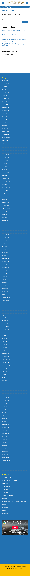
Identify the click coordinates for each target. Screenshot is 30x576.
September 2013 (6, 401)
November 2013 (6, 395)
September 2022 (6, 137)
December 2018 (6, 229)
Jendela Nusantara (6, 483)
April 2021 (4, 166)
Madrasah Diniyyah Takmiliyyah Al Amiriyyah (14, 501)
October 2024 (5, 98)
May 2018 (4, 246)
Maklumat (4, 504)
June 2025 (4, 86)
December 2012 (6, 427)
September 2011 (6, 469)
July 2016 (4, 309)
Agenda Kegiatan (6, 477)
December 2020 (6, 178)
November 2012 (6, 430)
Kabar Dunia (5, 489)
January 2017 (5, 294)
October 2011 (5, 466)
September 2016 (6, 306)
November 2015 (6, 332)
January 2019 (5, 226)
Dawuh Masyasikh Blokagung (9, 480)
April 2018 (4, 249)
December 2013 (6, 392)
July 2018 (4, 243)
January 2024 (5, 107)
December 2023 (6, 110)
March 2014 (5, 383)
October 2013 (5, 398)
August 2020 (5, 190)
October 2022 (5, 134)
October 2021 (5, 155)
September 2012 (6, 436)
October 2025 (5, 83)
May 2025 (4, 89)
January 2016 (5, 326)
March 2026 (5, 80)
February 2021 (5, 172)
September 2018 (6, 238)
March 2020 (5, 199)
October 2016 (5, 303)
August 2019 (5, 211)
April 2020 (4, 196)
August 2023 (5, 119)
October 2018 (5, 235)
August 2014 (5, 368)
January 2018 (5, 258)
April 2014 (4, 380)
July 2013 (4, 406)
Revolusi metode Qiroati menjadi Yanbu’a (12, 37)
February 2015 (5, 350)
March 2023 (5, 125)
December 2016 (6, 297)
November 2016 (6, 300)
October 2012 (5, 433)
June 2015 (4, 347)
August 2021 (5, 160)
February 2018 (5, 255)
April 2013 (4, 415)
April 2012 (4, 448)
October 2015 (5, 335)
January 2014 (5, 389)
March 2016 (5, 320)
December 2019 (6, 205)
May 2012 (4, 445)
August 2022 (5, 140)
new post (4, 510)
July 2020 (4, 193)
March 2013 (5, 418)
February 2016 (5, 323)
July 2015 (4, 344)
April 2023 (4, 122)
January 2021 (5, 175)
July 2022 (4, 143)
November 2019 (6, 208)
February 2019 (5, 223)
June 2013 (4, 409)
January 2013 (5, 424)
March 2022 (5, 146)
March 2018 (5, 252)
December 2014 (6, 356)
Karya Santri (5, 492)
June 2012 (4, 442)
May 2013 (4, 412)
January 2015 (5, 353)
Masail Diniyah (6, 507)
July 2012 (4, 439)
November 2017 (6, 264)
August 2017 (5, 273)
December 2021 (6, 149)
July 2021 (4, 163)
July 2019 (4, 214)
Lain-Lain (4, 498)
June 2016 (4, 312)
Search (3, 19)
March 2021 (5, 169)
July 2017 (4, 276)
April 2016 (4, 318)
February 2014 (5, 386)
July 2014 (4, 371)
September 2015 (6, 338)
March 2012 (5, 451)
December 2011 (6, 460)
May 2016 (4, 315)
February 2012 (5, 454)
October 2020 (5, 184)
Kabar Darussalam (6, 486)
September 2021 (6, 158)
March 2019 (5, 220)
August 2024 (5, 104)
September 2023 (6, 116)
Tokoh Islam (5, 516)
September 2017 (6, 270)
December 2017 (6, 261)
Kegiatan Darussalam (7, 495)
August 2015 (5, 341)
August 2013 (5, 403)
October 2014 (5, 362)
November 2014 (6, 359)
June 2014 (4, 374)
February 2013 (5, 421)
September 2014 (6, 365)
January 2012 (5, 457)
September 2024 (6, 101)
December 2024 (6, 92)
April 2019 (4, 217)
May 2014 (4, 377)
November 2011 (6, 463)
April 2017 (4, 285)
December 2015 (6, 329)
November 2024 (6, 95)
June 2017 (4, 279)
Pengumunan (5, 513)
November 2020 (6, 181)
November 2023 (6, 113)
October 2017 (5, 267)
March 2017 (5, 288)
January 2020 (5, 202)
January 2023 (5, 131)
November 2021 (6, 152)
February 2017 (5, 291)
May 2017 (4, 282)
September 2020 (6, 187)
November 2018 (6, 232)
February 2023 (5, 128)
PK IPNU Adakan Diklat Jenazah (10, 34)
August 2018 (5, 240)
